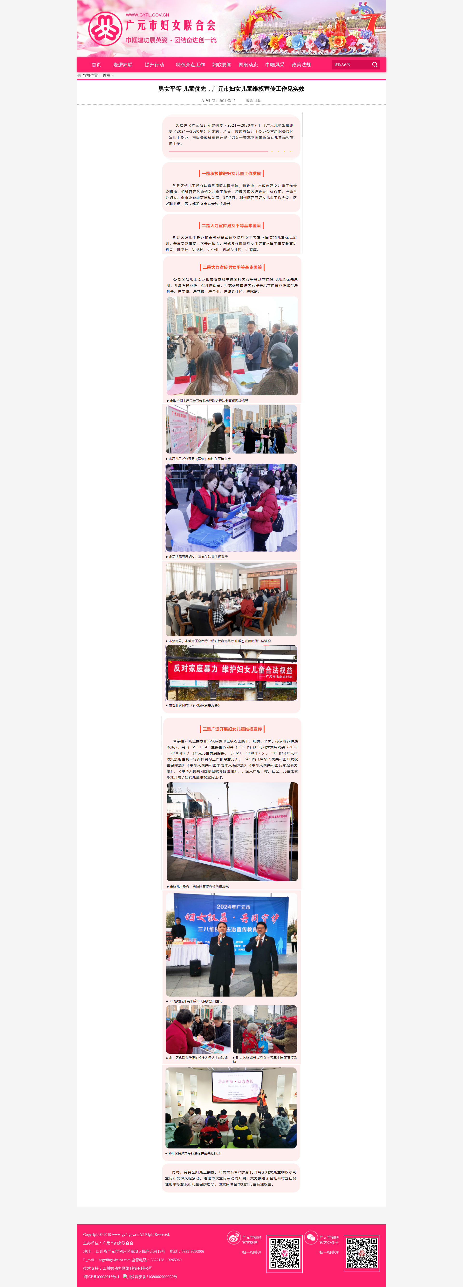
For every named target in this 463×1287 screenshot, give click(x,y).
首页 (96, 64)
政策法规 (301, 64)
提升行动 (154, 64)
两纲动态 (248, 64)
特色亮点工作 (190, 64)
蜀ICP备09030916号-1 (101, 1277)
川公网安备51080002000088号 (152, 1277)
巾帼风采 (275, 64)
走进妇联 (123, 64)
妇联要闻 (222, 64)
